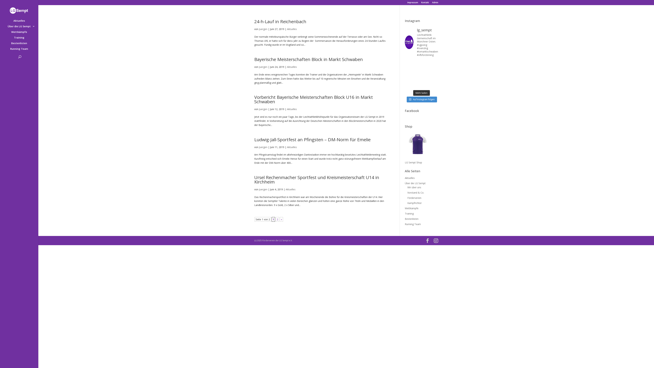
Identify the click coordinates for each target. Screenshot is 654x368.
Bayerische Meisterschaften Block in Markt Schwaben (308, 59)
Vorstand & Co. (415, 192)
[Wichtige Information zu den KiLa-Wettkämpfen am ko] (417, 74)
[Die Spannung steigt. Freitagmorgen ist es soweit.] (417, 63)
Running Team (19, 49)
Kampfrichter (414, 203)
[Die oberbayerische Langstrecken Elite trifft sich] (417, 85)
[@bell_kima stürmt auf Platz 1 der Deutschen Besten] (434, 80)
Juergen (263, 29)
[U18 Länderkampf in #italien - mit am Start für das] (408, 80)
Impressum (412, 3)
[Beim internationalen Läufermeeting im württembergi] (425, 80)
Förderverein (414, 198)
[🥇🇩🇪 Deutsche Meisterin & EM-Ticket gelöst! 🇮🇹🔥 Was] (417, 68)
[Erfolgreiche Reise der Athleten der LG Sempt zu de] (408, 74)
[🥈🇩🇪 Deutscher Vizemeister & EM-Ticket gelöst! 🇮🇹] (425, 68)
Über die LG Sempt (19, 26)
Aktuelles (19, 20)
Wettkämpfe (19, 32)
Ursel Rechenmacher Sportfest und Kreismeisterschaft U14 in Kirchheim (316, 179)
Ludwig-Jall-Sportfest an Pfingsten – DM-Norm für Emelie (312, 139)
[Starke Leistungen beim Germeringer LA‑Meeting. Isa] (425, 85)
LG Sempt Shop (413, 162)
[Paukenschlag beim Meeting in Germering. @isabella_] (434, 85)
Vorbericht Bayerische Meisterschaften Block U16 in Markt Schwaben (313, 99)
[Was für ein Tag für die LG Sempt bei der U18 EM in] (408, 63)
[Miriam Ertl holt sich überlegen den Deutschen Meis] (425, 63)
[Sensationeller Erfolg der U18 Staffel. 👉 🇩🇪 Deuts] (408, 85)
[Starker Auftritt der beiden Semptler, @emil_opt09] (434, 74)
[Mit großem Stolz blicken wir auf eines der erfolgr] (408, 68)
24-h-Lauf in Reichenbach (280, 21)
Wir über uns (414, 187)
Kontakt (425, 3)
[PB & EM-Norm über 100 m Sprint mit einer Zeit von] (425, 74)
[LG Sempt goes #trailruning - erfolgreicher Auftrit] (417, 80)
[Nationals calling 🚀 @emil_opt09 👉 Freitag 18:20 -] (434, 68)
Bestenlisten (19, 43)
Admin (435, 3)
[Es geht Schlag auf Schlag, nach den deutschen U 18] (434, 63)
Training (19, 37)
